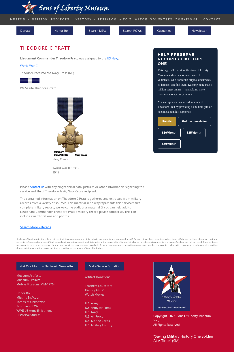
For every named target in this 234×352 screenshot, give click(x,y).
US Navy (112, 58)
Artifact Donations (97, 277)
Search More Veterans (35, 227)
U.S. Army (91, 303)
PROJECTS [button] (61, 19)
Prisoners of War (28, 306)
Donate (25, 31)
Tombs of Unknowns (30, 302)
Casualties (164, 31)
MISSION (40, 19)
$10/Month (169, 132)
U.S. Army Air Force (98, 308)
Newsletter (199, 31)
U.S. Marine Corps (97, 321)
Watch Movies (94, 295)
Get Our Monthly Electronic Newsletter (47, 266)
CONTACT (212, 19)
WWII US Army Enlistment (34, 311)
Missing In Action (28, 297)
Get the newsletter (194, 121)
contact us (37, 187)
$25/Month (194, 132)
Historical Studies (28, 315)
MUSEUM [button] (18, 19)
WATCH (141, 19)
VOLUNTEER (161, 19)
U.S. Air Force (94, 316)
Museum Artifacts (28, 276)
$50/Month (169, 143)
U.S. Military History (98, 325)
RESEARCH (107, 19)
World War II (28, 66)
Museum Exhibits (28, 280)
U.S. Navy (91, 312)
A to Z (125, 19)
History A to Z (94, 290)
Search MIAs (97, 31)
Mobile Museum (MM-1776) (35, 284)
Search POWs (132, 31)
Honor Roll (61, 31)
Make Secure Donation (104, 266)
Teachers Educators (98, 286)
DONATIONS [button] (187, 19)
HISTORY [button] (84, 19)
